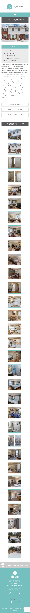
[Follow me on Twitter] (19, 593)
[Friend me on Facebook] (15, 593)
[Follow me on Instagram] (10, 593)
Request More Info (15, 115)
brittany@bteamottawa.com (15, 585)
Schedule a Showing (15, 109)
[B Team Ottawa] (15, 8)
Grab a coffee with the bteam (17, 565)
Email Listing (15, 104)
